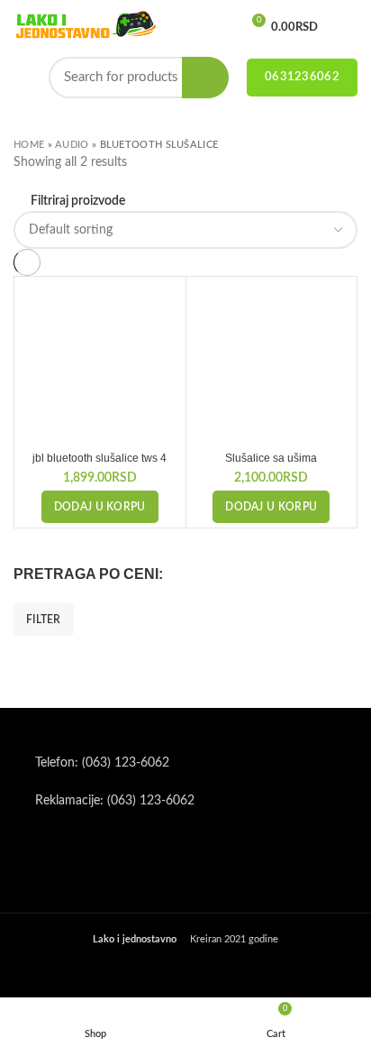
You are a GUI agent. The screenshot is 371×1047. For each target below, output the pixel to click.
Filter (43, 619)
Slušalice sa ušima (271, 458)
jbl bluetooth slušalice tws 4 (99, 458)
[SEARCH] (205, 77)
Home (29, 145)
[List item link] (185, 763)
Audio (72, 145)
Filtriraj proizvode (78, 201)
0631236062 (302, 77)
